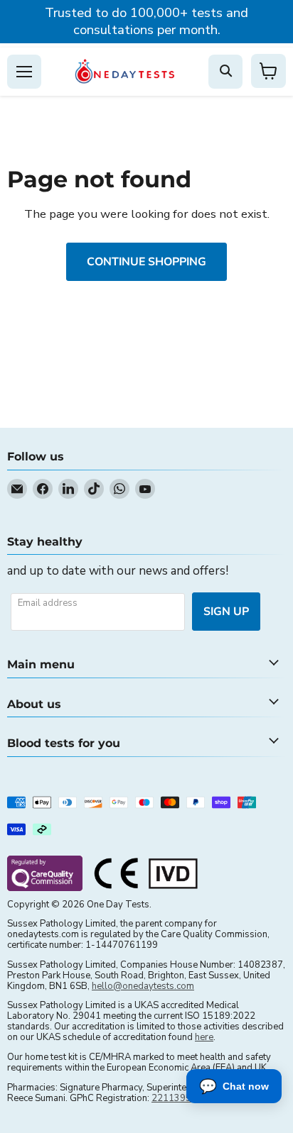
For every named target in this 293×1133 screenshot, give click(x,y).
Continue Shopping (146, 262)
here (204, 1037)
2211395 (171, 1098)
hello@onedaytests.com (143, 986)
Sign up (226, 611)
